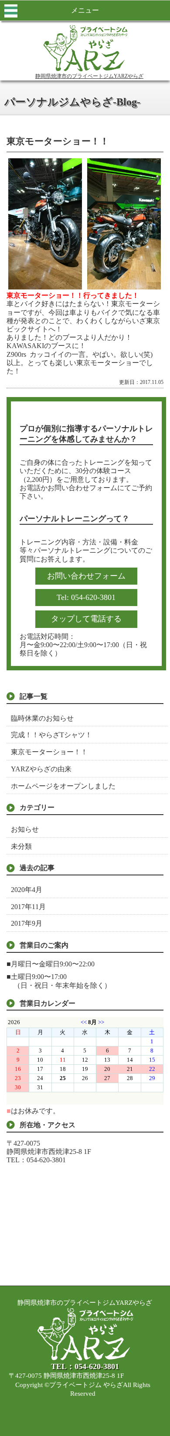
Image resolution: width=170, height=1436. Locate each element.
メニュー (85, 10)
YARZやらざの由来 (41, 769)
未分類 (21, 846)
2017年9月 (26, 923)
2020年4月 (26, 889)
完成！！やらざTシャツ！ (51, 735)
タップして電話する (86, 618)
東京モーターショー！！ (49, 752)
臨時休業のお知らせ (42, 718)
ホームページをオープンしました (63, 786)
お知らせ (25, 829)
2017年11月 (28, 906)
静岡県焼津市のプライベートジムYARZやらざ (89, 76)
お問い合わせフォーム (86, 576)
